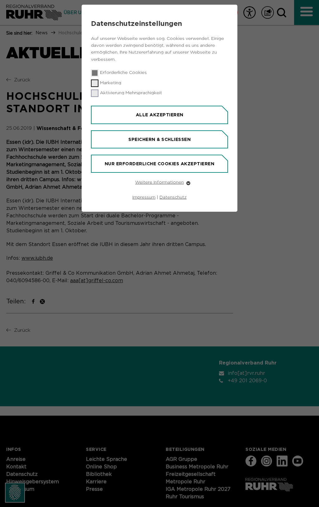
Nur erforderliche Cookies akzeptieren (160, 163)
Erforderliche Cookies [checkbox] (123, 72)
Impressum (143, 197)
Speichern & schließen (159, 139)
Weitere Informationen (159, 182)
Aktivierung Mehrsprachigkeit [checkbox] (131, 93)
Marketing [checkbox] (110, 83)
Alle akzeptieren (159, 114)
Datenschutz (173, 197)
